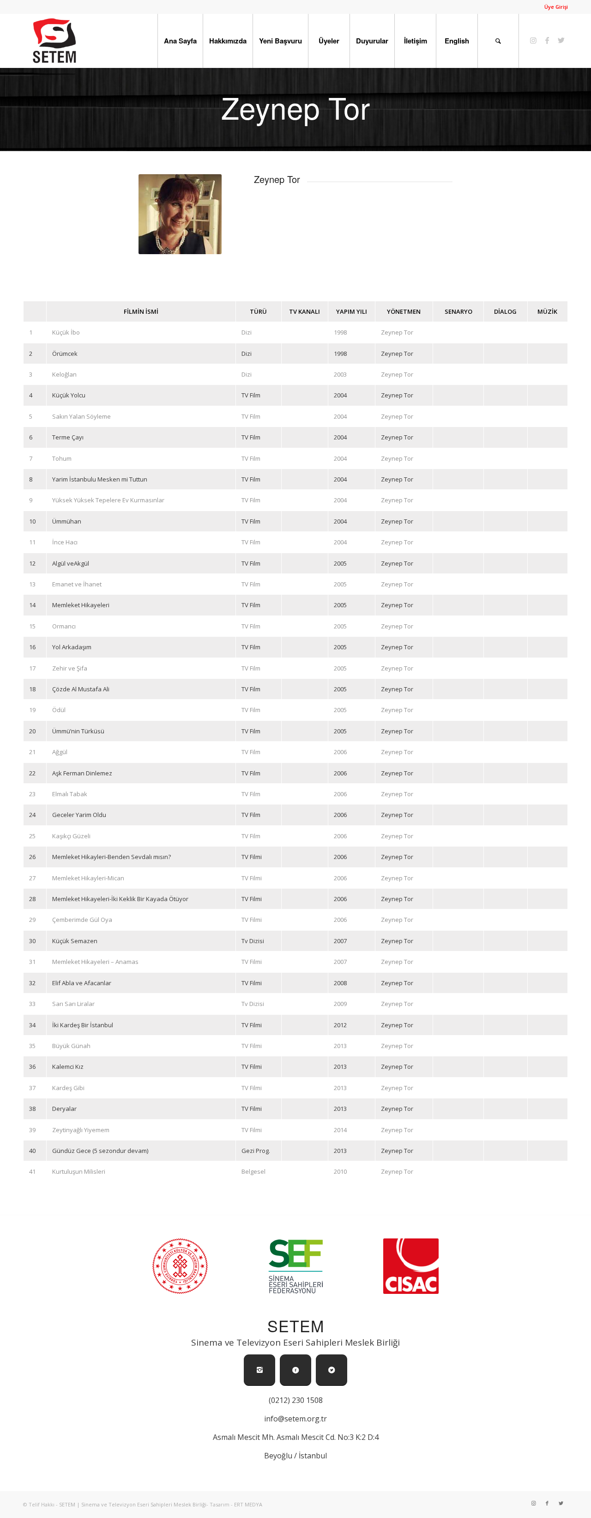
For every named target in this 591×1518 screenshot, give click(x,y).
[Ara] (498, 40)
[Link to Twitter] (561, 40)
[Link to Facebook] (547, 40)
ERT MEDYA (248, 1504)
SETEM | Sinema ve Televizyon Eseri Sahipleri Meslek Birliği (132, 1504)
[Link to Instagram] (533, 40)
